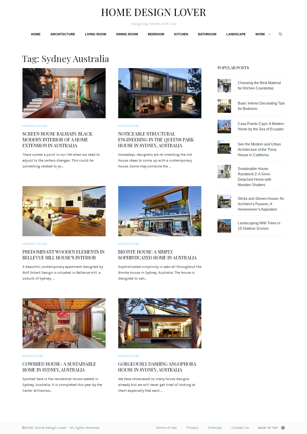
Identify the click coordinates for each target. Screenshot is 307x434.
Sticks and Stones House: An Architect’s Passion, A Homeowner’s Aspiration (261, 204)
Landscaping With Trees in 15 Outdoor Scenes (259, 225)
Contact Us (240, 427)
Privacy (192, 427)
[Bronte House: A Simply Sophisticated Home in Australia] (159, 211)
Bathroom (207, 34)
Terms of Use (166, 427)
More (260, 34)
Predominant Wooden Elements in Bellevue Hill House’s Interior (63, 254)
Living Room (95, 34)
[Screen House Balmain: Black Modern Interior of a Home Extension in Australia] (64, 93)
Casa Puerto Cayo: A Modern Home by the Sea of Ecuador (261, 126)
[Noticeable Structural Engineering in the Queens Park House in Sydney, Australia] (159, 93)
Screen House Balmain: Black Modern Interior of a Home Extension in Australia (57, 139)
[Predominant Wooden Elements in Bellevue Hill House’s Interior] (64, 211)
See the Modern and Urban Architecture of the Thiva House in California (259, 149)
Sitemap (215, 427)
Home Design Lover (153, 11)
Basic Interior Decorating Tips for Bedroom (261, 106)
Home (35, 34)
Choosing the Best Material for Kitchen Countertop (259, 85)
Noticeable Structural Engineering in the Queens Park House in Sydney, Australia (156, 139)
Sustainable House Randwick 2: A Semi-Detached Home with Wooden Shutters (254, 177)
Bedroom (156, 34)
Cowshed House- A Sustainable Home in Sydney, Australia (59, 367)
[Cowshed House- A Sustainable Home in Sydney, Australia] (64, 323)
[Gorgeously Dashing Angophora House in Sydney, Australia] (159, 323)
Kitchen (181, 34)
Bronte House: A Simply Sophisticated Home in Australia (157, 254)
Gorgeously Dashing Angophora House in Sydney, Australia (157, 367)
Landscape (236, 34)
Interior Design (34, 125)
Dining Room (127, 34)
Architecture (62, 34)
